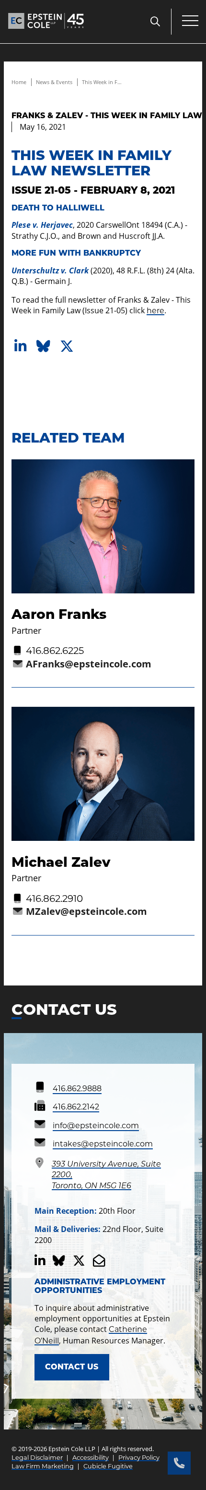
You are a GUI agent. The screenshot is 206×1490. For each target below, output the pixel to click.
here (155, 310)
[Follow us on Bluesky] (59, 1261)
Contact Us (71, 1366)
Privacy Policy (139, 1457)
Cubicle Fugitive (108, 1466)
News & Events (54, 82)
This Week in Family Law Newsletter (102, 82)
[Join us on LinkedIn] (39, 1261)
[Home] (46, 31)
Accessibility (90, 1457)
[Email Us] (99, 1261)
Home (18, 82)
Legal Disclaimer (37, 1457)
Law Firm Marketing (42, 1466)
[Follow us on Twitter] (79, 1261)
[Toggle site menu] (190, 22)
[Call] (179, 1463)
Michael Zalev (60, 862)
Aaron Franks (58, 614)
